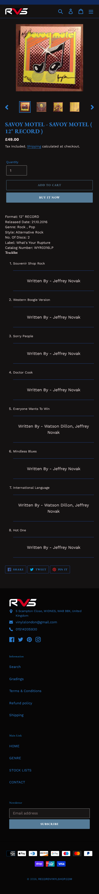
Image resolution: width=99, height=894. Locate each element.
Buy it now (49, 197)
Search (15, 667)
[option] (25, 107)
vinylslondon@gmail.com (36, 622)
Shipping (34, 146)
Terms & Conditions (25, 691)
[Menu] (91, 11)
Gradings (16, 679)
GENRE (15, 758)
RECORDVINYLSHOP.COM (55, 879)
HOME (14, 746)
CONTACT (17, 782)
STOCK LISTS (20, 770)
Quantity (12, 162)
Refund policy (20, 703)
